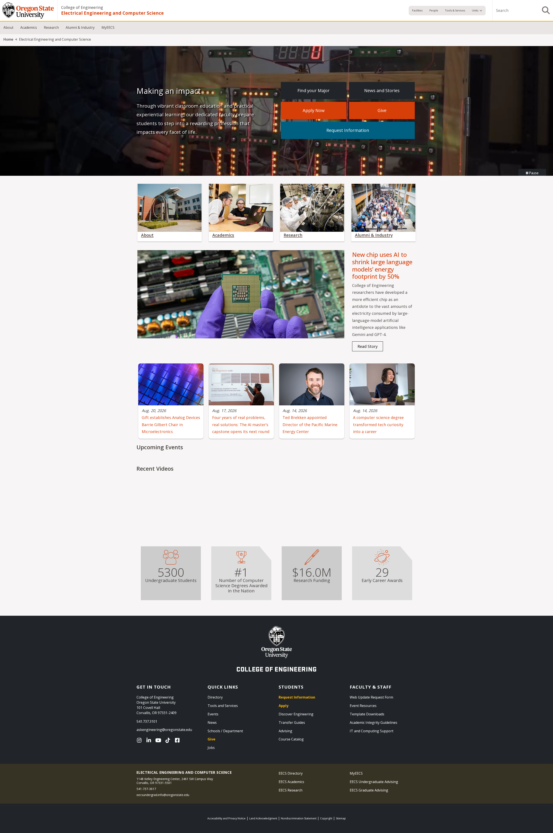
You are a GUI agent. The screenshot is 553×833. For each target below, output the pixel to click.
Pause (533, 173)
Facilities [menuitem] (417, 10)
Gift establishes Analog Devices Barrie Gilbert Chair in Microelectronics (171, 424)
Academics (28, 27)
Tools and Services (223, 705)
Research (51, 27)
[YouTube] (159, 740)
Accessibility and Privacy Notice (226, 818)
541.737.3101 (147, 721)
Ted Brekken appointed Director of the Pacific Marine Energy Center (310, 424)
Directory (215, 697)
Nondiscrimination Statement (298, 818)
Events (213, 714)
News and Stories (382, 90)
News (212, 722)
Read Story (368, 346)
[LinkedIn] (149, 740)
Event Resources (363, 705)
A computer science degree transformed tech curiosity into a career (378, 424)
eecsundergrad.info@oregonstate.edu (163, 795)
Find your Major (313, 90)
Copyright (326, 818)
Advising (285, 731)
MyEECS (108, 27)
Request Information (347, 130)
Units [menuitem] (475, 10)
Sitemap (341, 818)
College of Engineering (82, 7)
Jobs (211, 747)
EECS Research (290, 790)
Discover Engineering (296, 714)
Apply (283, 705)
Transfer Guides (292, 722)
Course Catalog (291, 739)
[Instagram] (140, 740)
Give (382, 110)
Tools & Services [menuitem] (455, 10)
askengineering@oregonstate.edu (164, 729)
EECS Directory (291, 773)
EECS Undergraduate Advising (374, 781)
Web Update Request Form (371, 697)
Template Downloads (367, 714)
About (8, 27)
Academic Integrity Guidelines (373, 722)
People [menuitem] (433, 10)
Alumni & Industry (80, 27)
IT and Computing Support (371, 731)
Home (8, 39)
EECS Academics (291, 781)
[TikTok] (168, 740)
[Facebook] (178, 740)
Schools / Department (225, 731)
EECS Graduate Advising (369, 790)
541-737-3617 (146, 789)
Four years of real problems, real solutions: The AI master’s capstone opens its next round (240, 424)
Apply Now (314, 110)
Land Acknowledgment (263, 818)
